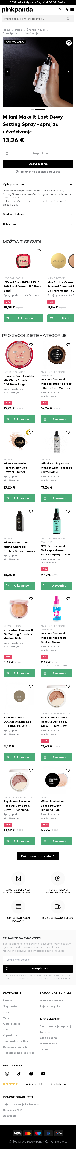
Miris (6, 1018)
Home (8, 30)
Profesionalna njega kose (18, 1053)
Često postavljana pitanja (55, 1026)
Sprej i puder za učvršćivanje (21, 33)
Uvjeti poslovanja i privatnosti (22, 1104)
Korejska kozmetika (15, 1041)
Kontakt (44, 1032)
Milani (19, 30)
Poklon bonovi (48, 1044)
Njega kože (10, 1006)
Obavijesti (9, 1116)
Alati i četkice (11, 1024)
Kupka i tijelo (11, 1035)
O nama (44, 1049)
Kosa (6, 1012)
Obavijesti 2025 (12, 1110)
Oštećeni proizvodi (15, 1047)
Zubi (5, 1029)
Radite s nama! (48, 1038)
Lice (43, 30)
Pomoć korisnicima (51, 1001)
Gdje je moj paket (50, 1006)
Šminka (31, 30)
